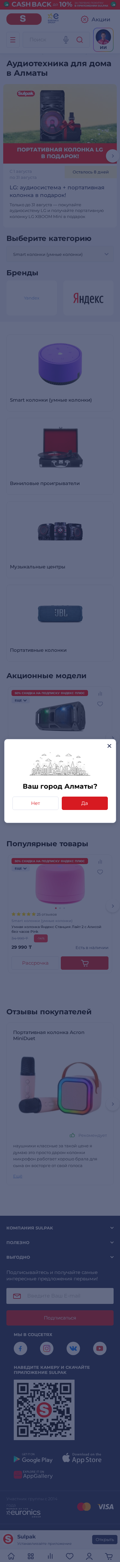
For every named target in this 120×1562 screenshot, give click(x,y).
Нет (35, 803)
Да (84, 803)
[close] (109, 746)
